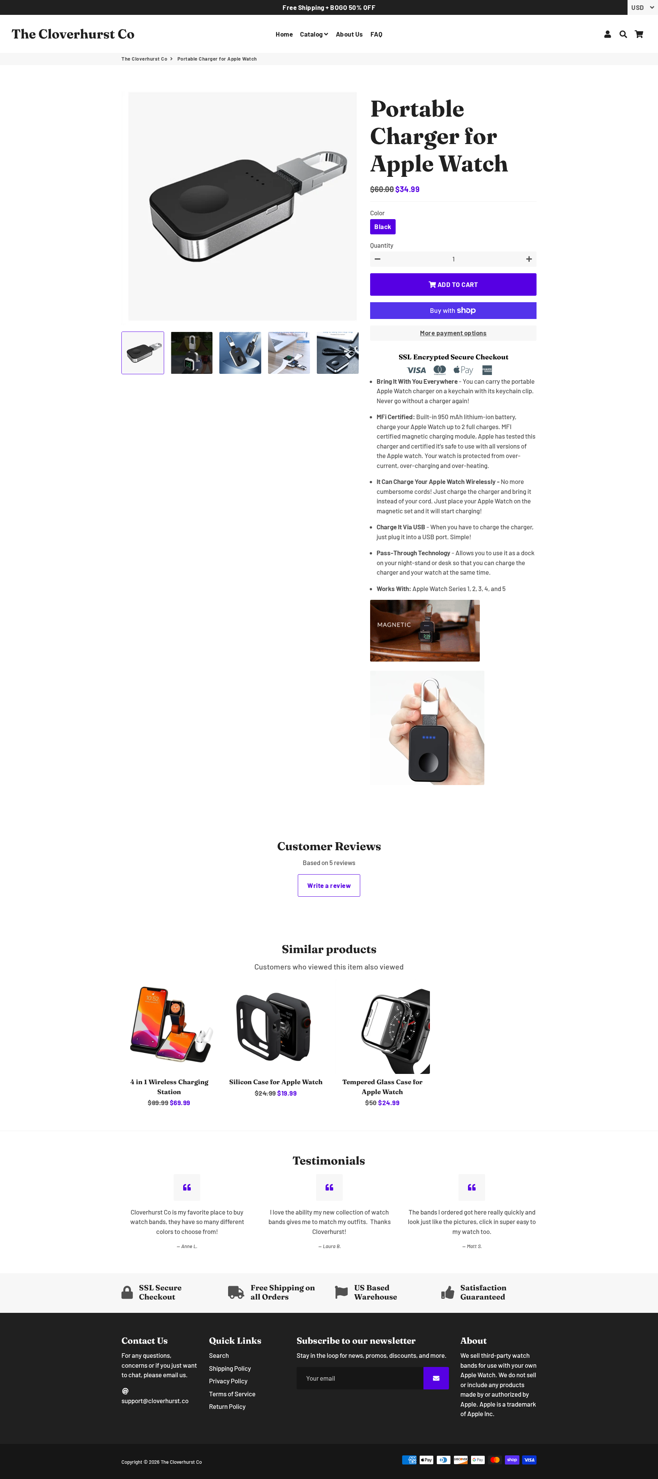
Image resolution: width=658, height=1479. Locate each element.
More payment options (453, 333)
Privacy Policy (228, 1380)
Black (382, 226)
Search (219, 1355)
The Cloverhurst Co (144, 59)
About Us (349, 34)
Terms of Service (232, 1393)
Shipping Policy (230, 1368)
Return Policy (227, 1406)
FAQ (377, 34)
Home (284, 34)
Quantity (381, 245)
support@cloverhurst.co (154, 1400)
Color (377, 212)
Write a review (329, 885)
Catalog (312, 34)
